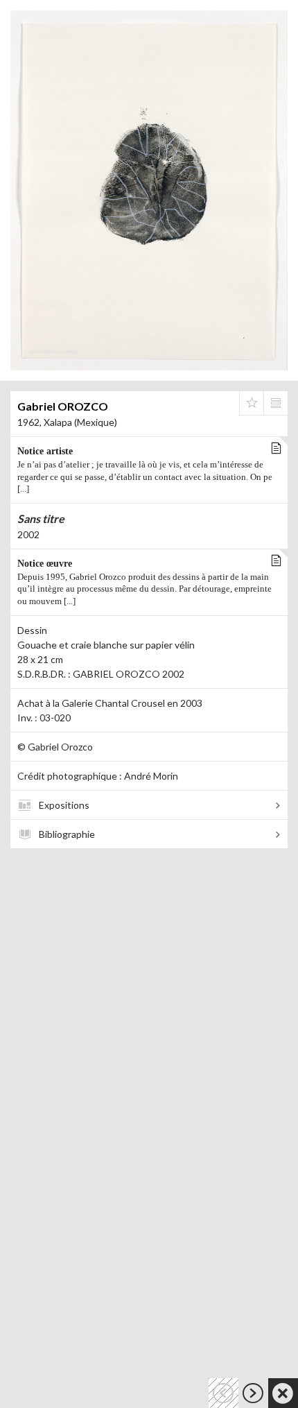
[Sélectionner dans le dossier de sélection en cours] (251, 403)
